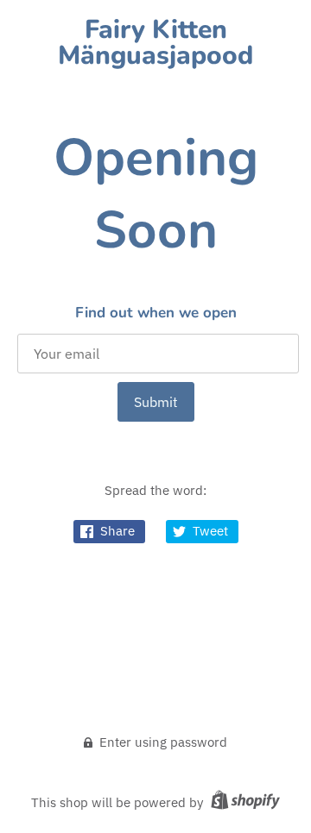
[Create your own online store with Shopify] (243, 802)
